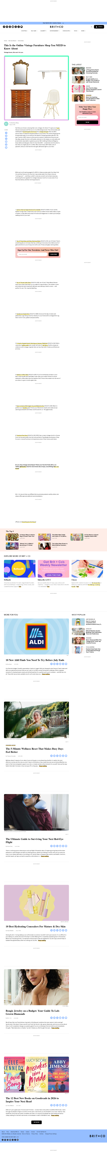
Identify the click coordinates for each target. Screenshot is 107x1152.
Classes (74, 580)
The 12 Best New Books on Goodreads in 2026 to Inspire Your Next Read (32, 1100)
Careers (27, 1131)
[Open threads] (16, 27)
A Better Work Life (90, 619)
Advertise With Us (15, 1131)
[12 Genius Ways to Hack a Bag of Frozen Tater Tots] (12, 537)
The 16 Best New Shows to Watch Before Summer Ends (59, 544)
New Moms (88, 68)
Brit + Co (9, 1018)
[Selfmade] (19, 569)
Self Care (33, 31)
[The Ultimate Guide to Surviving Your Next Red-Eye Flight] (36, 812)
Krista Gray (9, 846)
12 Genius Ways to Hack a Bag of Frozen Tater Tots (27, 535)
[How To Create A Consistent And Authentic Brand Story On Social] (78, 622)
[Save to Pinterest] (6, 136)
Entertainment (54, 31)
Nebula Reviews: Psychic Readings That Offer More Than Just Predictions (93, 632)
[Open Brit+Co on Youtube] (10, 1140)
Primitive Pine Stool (22, 435)
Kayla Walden (10, 930)
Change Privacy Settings (51, 1133)
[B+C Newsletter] (53, 569)
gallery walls (25, 345)
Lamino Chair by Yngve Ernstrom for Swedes (28, 209)
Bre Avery (9, 664)
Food (75, 31)
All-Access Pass (96, 583)
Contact (33, 1131)
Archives (41, 1133)
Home (5, 40)
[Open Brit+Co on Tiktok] (15, 1140)
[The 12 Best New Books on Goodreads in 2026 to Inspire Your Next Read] (36, 1075)
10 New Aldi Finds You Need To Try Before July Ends (35, 660)
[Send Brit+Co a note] (21, 27)
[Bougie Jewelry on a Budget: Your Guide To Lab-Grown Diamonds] (78, 80)
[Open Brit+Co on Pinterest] (5, 1140)
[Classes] (87, 569)
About (3, 1131)
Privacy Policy (35, 1133)
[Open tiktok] (18, 27)
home (57, 128)
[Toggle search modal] (91, 27)
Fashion (88, 86)
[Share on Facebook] (6, 133)
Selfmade (7, 580)
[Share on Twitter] (6, 139)
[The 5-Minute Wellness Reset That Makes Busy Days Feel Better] (36, 720)
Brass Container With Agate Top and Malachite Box (30, 406)
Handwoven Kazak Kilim (23, 314)
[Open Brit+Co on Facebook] (2, 1140)
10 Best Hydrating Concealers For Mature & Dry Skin (35, 926)
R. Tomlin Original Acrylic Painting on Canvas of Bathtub (32, 343)
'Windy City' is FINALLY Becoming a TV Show (26, 544)
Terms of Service (26, 1133)
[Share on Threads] (6, 144)
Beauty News (89, 77)
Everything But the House (29, 131)
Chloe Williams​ (10, 1105)
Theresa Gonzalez (11, 756)
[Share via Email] (6, 141)
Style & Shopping (90, 647)
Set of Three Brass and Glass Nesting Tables (28, 241)
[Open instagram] (10, 27)
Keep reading (46, 674)
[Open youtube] (13, 27)
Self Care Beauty (12, 40)
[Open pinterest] (7, 27)
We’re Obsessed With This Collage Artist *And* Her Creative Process (93, 641)
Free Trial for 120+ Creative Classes (52, 23)
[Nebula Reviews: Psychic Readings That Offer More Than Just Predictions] (78, 631)
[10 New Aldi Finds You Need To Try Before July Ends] (36, 637)
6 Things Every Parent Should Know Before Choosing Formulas (92, 71)
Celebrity (43, 31)
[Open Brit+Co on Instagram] (8, 1140)
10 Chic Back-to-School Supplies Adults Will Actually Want (91, 535)
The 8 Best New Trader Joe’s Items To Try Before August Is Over (59, 535)
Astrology (88, 629)
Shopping (24, 31)
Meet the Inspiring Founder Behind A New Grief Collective (92, 99)
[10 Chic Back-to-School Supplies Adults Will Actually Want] (77, 537)
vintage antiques (43, 131)
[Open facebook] (4, 27)
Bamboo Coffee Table (22, 374)
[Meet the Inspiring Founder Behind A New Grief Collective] (78, 98)
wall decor (45, 345)
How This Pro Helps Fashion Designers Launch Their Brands (94, 89)
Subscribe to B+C (44, 580)
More (82, 31)
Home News (21, 40)
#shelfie (25, 408)
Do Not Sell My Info (41, 1131)
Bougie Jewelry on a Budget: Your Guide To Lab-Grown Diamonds (93, 80)
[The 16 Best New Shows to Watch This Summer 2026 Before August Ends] (44, 546)
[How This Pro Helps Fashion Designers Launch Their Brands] (78, 89)
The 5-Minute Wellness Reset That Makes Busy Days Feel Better (34, 750)
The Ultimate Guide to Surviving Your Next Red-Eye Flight (34, 840)
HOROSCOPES (66, 31)
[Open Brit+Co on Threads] (13, 1140)
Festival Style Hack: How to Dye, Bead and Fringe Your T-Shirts (93, 650)
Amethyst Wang (15, 122)
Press (7, 1131)
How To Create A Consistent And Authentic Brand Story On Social (94, 623)
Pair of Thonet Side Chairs (24, 282)
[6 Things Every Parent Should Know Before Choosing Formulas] (78, 70)
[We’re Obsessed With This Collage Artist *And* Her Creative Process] (78, 641)
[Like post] (6, 147)
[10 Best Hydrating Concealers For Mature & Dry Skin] (36, 903)
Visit (20, 586)
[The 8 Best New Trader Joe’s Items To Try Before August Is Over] (44, 537)
